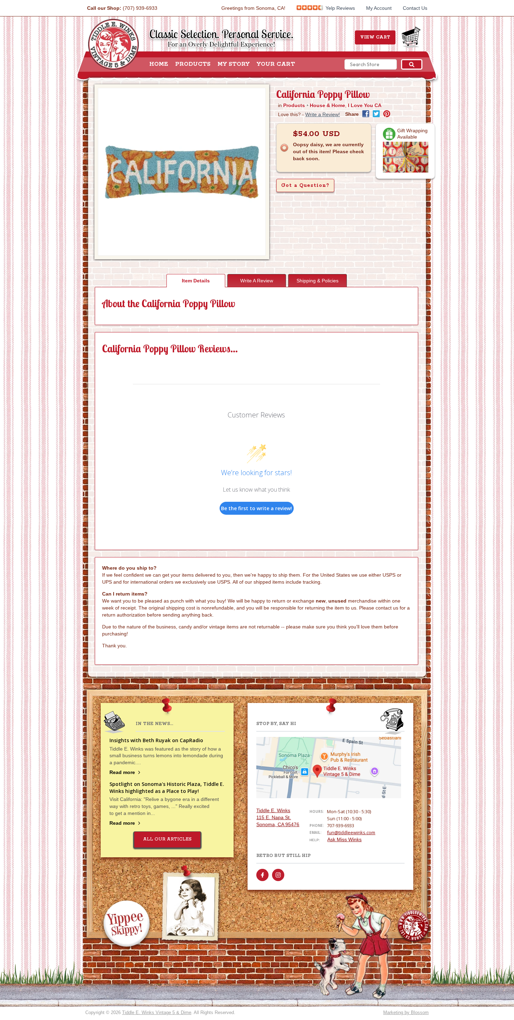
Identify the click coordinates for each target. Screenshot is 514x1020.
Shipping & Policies (317, 280)
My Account (379, 8)
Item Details (196, 280)
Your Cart (276, 64)
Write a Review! (322, 114)
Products (192, 64)
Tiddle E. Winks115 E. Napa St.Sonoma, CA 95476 (277, 817)
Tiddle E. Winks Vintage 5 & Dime (156, 1012)
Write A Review (256, 280)
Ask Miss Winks (344, 839)
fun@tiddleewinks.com (351, 832)
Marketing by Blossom (406, 1012)
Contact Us (415, 8)
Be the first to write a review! (256, 508)
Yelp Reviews (339, 8)
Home (158, 64)
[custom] (262, 875)
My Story (233, 64)
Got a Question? (305, 185)
